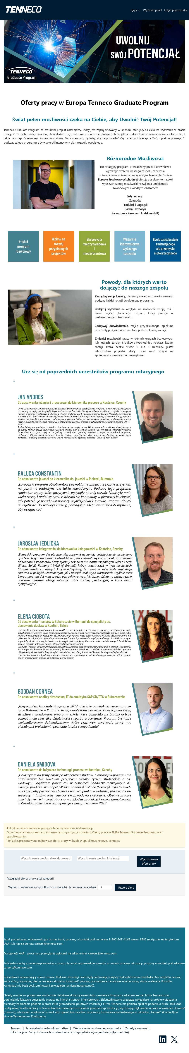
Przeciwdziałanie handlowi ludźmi (46, 1028)
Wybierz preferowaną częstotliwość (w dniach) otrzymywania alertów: (52, 887)
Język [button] (134, 10)
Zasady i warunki (136, 1028)
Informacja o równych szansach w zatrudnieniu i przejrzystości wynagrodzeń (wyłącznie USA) (70, 1032)
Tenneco (16, 1028)
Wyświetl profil (152, 10)
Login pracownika (175, 10)
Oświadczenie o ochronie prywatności (97, 1028)
